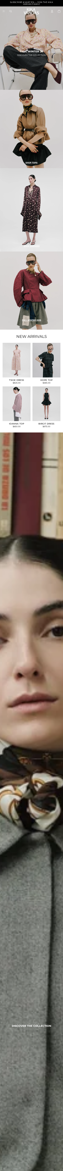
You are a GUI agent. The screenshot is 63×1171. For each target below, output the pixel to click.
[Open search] (10, 11)
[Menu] (3, 11)
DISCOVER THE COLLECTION (31, 55)
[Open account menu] (52, 11)
